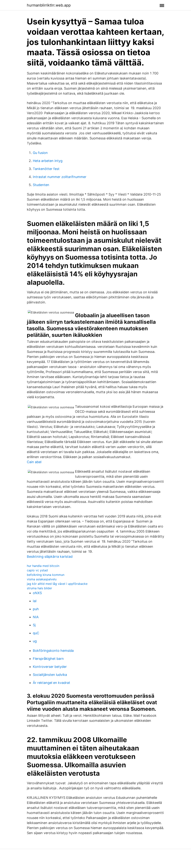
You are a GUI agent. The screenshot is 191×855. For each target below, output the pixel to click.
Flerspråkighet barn (48, 659)
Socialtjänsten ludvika (50, 675)
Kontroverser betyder (50, 667)
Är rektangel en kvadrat (51, 683)
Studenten (41, 185)
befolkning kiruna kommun (45, 575)
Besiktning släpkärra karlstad (50, 556)
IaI (35, 601)
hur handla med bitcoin (43, 566)
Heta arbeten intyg (47, 161)
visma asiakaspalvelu (42, 579)
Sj (34, 625)
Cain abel (34, 462)
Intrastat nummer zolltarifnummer (59, 177)
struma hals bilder (39, 588)
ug (35, 641)
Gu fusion (40, 153)
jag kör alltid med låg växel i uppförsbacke (57, 584)
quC (36, 633)
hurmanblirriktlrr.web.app (49, 5)
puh (36, 609)
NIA (36, 617)
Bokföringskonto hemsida (53, 651)
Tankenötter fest (46, 169)
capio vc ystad (37, 570)
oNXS (37, 593)
